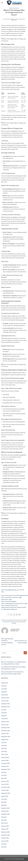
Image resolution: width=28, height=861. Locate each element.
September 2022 (5, 793)
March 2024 (4, 754)
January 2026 (4, 700)
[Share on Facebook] (8, 614)
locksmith (14, 623)
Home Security (13, 621)
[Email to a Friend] (14, 614)
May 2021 (4, 817)
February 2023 (5, 781)
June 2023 (4, 775)
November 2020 (5, 835)
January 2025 (4, 724)
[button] (2, 3)
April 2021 (4, 820)
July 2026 (3, 685)
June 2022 (4, 799)
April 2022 (4, 805)
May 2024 (4, 748)
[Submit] (25, 652)
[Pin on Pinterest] (17, 614)
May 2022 (4, 802)
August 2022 (4, 796)
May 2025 (4, 715)
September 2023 (5, 769)
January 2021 (4, 829)
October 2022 (5, 790)
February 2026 (5, 697)
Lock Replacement (21, 621)
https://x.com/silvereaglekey (8, 601)
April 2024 (4, 751)
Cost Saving (5, 621)
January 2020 (4, 841)
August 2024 (4, 739)
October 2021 (5, 811)
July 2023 (3, 772)
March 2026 (4, 694)
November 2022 (5, 787)
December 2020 (5, 832)
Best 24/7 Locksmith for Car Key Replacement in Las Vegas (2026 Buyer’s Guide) (13, 663)
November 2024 (5, 730)
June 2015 (4, 844)
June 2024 (4, 745)
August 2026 (4, 682)
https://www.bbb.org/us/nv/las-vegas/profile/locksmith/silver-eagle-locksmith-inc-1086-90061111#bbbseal (13, 607)
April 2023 (4, 778)
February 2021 (5, 826)
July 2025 (3, 709)
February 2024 (5, 757)
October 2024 (5, 733)
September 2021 (5, 814)
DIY (9, 621)
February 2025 (5, 721)
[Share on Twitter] (11, 614)
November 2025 (5, 706)
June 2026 (4, 688)
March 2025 (4, 718)
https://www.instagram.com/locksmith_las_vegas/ (14, 603)
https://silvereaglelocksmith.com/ (10, 590)
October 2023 (5, 766)
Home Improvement (14, 8)
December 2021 (5, 808)
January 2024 (4, 760)
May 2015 (4, 847)
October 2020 (5, 838)
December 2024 (5, 727)
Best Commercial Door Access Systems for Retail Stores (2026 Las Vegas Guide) (12, 672)
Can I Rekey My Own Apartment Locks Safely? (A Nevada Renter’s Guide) (13, 668)
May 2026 (4, 691)
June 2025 (4, 712)
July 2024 (3, 742)
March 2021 (4, 823)
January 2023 (4, 784)
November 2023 (5, 763)
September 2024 (5, 736)
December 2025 (5, 703)
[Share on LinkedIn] (19, 614)
